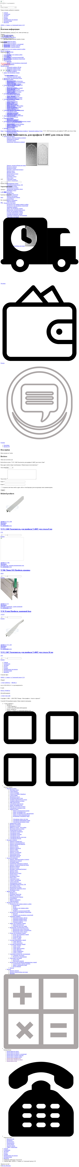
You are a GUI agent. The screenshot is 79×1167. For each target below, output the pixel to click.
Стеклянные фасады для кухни (18, 837)
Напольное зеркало (15, 856)
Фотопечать (7, 45)
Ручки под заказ (11, 90)
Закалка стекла (14, 870)
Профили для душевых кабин (14, 54)
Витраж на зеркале (15, 866)
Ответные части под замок (14, 77)
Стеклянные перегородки (13, 94)
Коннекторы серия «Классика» (15, 81)
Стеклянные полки (12, 111)
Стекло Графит (11, 86)
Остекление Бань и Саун (16, 798)
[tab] (41, 445)
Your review (4, 479)
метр (2, 197)
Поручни (9, 61)
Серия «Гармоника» (12, 107)
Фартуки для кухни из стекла (17, 806)
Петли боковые (11, 127)
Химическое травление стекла (15, 189)
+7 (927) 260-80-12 (5, 682)
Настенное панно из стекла (17, 828)
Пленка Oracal (13, 874)
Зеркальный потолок (15, 855)
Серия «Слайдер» (11, 109)
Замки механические (12, 75)
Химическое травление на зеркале (19, 863)
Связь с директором (12, 1147)
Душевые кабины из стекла (17, 801)
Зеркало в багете (14, 847)
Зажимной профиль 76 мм (14, 70)
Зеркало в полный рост (16, 841)
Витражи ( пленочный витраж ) (18, 869)
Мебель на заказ (8, 192)
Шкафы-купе (10, 193)
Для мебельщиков (8, 35)
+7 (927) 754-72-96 (5, 695)
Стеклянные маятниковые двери (21, 820)
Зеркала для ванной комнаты (14, 122)
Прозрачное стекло (15, 796)
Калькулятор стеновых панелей (12, 45)
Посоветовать (10, 1141)
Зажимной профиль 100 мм (14, 67)
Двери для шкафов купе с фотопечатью (23, 813)
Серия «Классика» (12, 97)
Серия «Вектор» (11, 96)
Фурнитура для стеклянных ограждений (14, 58)
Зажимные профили (9, 64)
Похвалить (6, 56)
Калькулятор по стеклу (10, 41)
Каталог (9, 969)
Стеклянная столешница (16, 831)
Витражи (12, 973)
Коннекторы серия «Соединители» (16, 82)
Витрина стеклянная (15, 824)
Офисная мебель (11, 201)
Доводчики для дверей (10, 115)
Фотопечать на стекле (12, 187)
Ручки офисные (11, 89)
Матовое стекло (14, 872)
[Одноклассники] (5, 176)
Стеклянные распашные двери (21, 822)
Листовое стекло (14, 790)
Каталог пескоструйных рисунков (19, 972)
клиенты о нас (7, 36)
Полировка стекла (14, 876)
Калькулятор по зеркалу (10, 42)
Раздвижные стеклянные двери (21, 816)
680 (1, 202)
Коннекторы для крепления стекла (13, 78)
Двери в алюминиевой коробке (21, 810)
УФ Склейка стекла (15, 885)
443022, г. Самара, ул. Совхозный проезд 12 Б (13, 25)
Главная (6, 12)
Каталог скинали (14, 970)
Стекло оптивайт (14, 792)
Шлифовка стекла (11, 190)
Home (2, 131)
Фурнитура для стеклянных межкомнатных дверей (17, 121)
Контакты (6, 22)
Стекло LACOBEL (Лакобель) (18, 794)
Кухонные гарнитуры (12, 194)
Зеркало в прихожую (15, 848)
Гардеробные (10, 198)
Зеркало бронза (14, 845)
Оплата (6, 17)
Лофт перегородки (15, 802)
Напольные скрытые (12, 120)
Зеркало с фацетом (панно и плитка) (16, 137)
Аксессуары (10, 118)
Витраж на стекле (14, 867)
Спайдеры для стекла (12, 113)
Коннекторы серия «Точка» (14, 84)
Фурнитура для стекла (9, 203)
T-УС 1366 (3, 192)
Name (2, 481)
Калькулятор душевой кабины (12, 47)
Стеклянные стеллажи (16, 834)
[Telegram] (11, 176)
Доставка (6, 15)
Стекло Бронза (14, 791)
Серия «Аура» (10, 103)
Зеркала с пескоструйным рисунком (19, 865)
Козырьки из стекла (15, 826)
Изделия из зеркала (12, 840)
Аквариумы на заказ (15, 823)
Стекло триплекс (14, 881)
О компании (7, 14)
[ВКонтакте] (3, 176)
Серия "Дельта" (11, 102)
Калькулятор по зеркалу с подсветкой (13, 44)
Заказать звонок (5, 66)
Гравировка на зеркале (16, 860)
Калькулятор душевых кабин (14, 1057)
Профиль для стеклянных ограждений (17, 63)
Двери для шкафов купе (16, 805)
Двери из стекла (11, 100)
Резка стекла (10, 178)
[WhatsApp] (9, 176)
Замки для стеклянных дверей (12, 72)
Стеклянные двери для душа (20, 819)
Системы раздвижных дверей (11, 99)
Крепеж (6, 128)
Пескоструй (7, 46)
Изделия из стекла (8, 79)
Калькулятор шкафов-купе (14, 1058)
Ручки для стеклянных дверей (12, 85)
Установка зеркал (14, 862)
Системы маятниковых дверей (12, 93)
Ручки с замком (11, 92)
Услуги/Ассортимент (9, 136)
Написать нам (10, 1139)
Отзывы (6, 18)
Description (6, 445)
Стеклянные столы (15, 835)
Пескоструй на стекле (15, 873)
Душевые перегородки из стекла (15, 90)
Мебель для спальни (12, 196)
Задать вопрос (7, 60)
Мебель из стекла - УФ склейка (18, 827)
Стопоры (9, 56)
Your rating (3, 467)
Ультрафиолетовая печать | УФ (15, 185)
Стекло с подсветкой (12, 180)
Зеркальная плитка (12, 132)
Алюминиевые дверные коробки (15, 124)
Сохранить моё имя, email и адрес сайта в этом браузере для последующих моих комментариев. (27, 487)
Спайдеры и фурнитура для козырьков (14, 110)
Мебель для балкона (12, 200)
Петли (8, 53)
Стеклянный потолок (12, 117)
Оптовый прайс (8, 21)
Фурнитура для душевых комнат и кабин (17, 204)
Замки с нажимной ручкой (14, 125)
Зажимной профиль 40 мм (14, 68)
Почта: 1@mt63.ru (5, 690)
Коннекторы (10, 52)
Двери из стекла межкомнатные (21, 815)
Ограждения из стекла (16, 830)
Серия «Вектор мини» (13, 104)
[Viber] (7, 176)
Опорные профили (12, 71)
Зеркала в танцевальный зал (17, 842)
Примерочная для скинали (11, 19)
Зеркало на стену (11, 129)
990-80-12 (14, 682)
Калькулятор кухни (12, 1061)
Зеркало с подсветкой (15, 852)
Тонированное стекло (12, 183)
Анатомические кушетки (13, 197)
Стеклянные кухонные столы (17, 808)
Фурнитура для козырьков (14, 114)
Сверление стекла (11, 179)
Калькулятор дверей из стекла (15, 1059)
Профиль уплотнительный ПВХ (15, 57)
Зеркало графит (11, 128)
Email (2, 484)
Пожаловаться (10, 1143)
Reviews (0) (7, 446)
